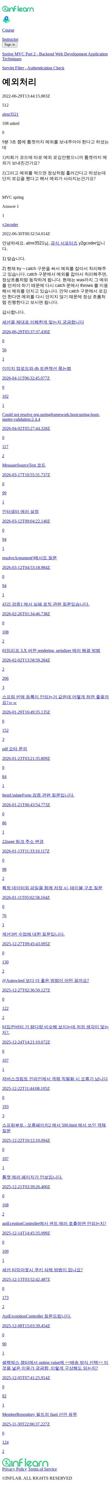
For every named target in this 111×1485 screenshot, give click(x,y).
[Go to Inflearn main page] (55, 8)
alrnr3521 (10, 114)
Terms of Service (42, 1469)
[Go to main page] (55, 1462)
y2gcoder (10, 224)
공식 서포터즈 (64, 243)
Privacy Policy (14, 1469)
